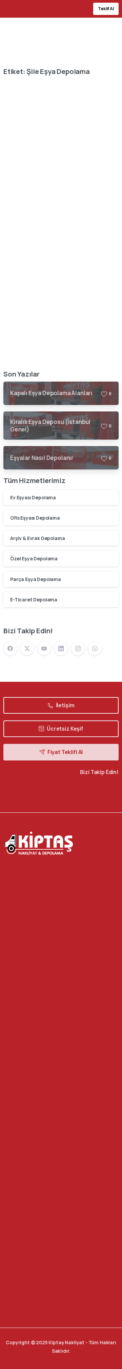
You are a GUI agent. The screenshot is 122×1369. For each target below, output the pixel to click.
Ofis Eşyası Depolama (35, 518)
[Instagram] (78, 648)
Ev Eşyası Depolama (33, 497)
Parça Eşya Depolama (35, 579)
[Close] (109, 1352)
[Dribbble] (73, 792)
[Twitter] (47, 792)
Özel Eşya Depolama (34, 558)
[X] (27, 648)
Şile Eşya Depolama (45, 191)
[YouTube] (44, 648)
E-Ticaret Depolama (33, 599)
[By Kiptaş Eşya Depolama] (14, 100)
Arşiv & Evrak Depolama (37, 538)
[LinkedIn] (61, 648)
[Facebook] (10, 648)
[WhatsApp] (95, 648)
